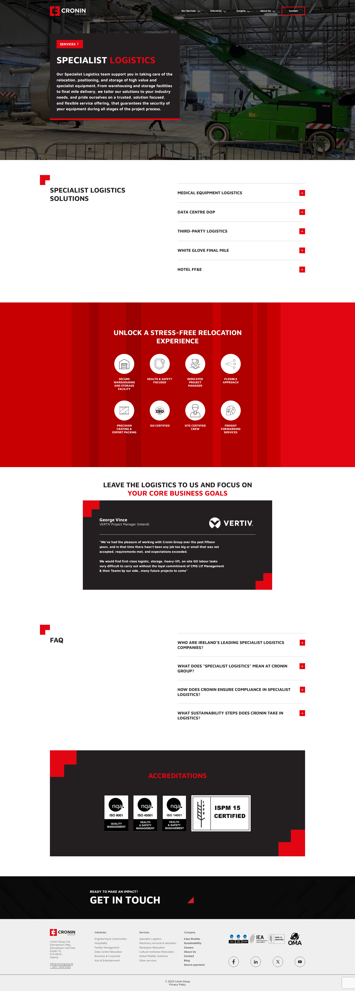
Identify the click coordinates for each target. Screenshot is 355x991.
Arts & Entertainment (107, 960)
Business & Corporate (107, 956)
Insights (241, 10)
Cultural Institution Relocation (156, 951)
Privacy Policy (177, 984)
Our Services (189, 10)
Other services (147, 960)
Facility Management (107, 947)
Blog (187, 960)
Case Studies (192, 938)
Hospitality (101, 943)
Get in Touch (125, 900)
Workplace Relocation (152, 947)
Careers (189, 947)
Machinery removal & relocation (157, 943)
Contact (293, 10)
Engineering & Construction (111, 938)
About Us (265, 10)
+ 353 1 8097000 (60, 966)
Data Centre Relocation (108, 951)
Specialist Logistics (150, 938)
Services (67, 44)
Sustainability (193, 943)
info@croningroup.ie (61, 963)
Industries (216, 10)
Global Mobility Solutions (153, 956)
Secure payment (194, 964)
